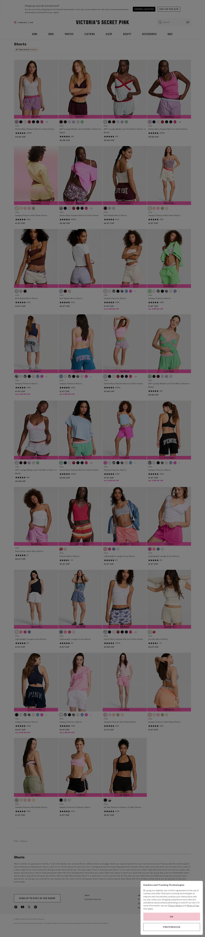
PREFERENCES (171, 927)
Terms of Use (193, 905)
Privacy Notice (175, 905)
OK (171, 916)
